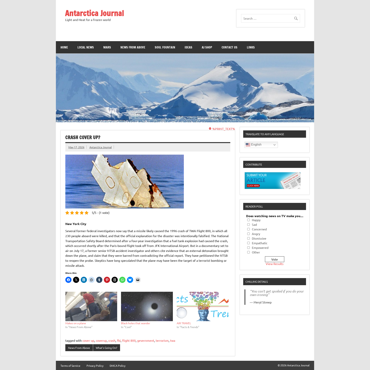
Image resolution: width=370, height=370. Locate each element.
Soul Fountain (165, 47)
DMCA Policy (117, 365)
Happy (256, 220)
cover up (88, 340)
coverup (101, 340)
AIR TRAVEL (184, 323)
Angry (256, 234)
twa (172, 340)
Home (64, 47)
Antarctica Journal (94, 13)
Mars (107, 47)
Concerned (259, 229)
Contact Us (229, 47)
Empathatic (259, 243)
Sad (254, 224)
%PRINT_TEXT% (223, 129)
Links (251, 47)
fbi (119, 340)
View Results (274, 264)
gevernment (145, 340)
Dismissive (259, 238)
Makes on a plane (75, 323)
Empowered (260, 247)
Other (256, 252)
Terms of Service (70, 365)
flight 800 (129, 340)
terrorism (162, 340)
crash (111, 340)
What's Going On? (106, 347)
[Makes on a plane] (91, 306)
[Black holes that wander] (147, 306)
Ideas (188, 47)
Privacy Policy (95, 365)
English (256, 144)
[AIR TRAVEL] (203, 306)
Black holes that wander (135, 323)
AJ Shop (207, 47)
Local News (85, 47)
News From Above (132, 47)
